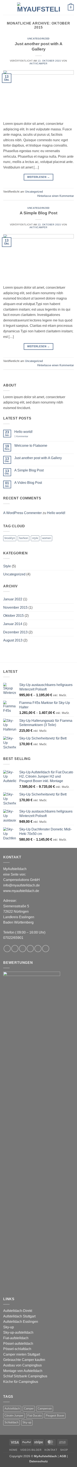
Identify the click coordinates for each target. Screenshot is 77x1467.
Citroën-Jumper (13, 1415)
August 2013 (12, 640)
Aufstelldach (12, 1408)
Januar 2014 (12, 624)
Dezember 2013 (15, 632)
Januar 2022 (12, 599)
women (46, 538)
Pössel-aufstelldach (18, 1343)
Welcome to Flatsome (30, 445)
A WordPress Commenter (22, 513)
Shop (64, 1449)
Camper (29, 1408)
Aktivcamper (38, 63)
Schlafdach (11, 1422)
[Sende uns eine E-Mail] (30, 948)
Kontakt (50, 1449)
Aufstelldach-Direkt (17, 1311)
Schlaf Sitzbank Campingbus (25, 1376)
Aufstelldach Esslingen (20, 1321)
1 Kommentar (24, 436)
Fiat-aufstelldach (15, 1338)
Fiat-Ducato (34, 1415)
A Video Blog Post (28, 482)
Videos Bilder (31, 1449)
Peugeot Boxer (55, 1415)
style (35, 538)
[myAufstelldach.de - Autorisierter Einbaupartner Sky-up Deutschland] (38, 7)
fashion (23, 538)
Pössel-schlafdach (17, 1349)
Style (7, 566)
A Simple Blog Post (38, 213)
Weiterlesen (38, 177)
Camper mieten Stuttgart (21, 1354)
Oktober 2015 (13, 615)
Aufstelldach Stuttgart (19, 1316)
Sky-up (8, 1327)
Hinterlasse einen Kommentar (55, 195)
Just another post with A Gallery (38, 458)
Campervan (45, 1408)
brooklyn (9, 538)
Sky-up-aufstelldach (18, 1332)
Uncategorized (38, 38)
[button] (5, 7)
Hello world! (23, 432)
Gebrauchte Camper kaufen (24, 1360)
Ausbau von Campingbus (22, 1365)
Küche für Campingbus (20, 1381)
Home (13, 1449)
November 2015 (15, 607)
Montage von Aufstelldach (22, 1371)
